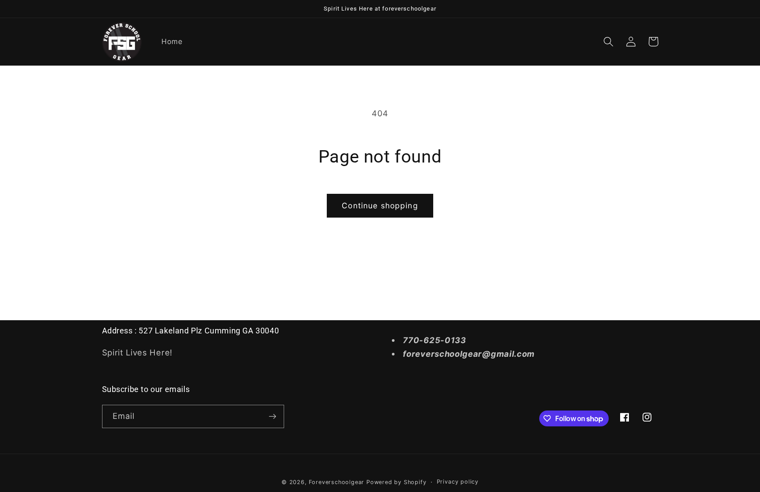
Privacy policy (458, 481)
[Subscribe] (272, 417)
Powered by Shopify (396, 482)
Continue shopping (380, 205)
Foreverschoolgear (336, 482)
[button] (609, 41)
